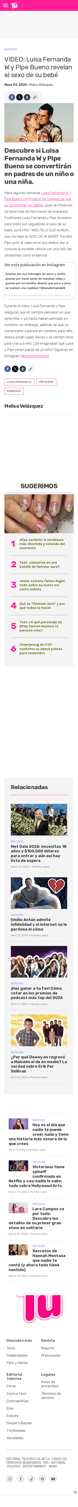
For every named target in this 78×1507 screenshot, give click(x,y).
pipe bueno (46, 381)
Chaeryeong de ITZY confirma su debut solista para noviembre (41, 648)
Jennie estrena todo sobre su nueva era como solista (42, 585)
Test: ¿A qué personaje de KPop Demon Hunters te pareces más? (41, 626)
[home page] (14, 5)
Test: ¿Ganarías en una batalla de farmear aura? (40, 564)
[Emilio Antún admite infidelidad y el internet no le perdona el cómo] (39, 893)
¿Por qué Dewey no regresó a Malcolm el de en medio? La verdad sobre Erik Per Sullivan (39, 1064)
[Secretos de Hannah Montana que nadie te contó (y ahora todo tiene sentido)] (18, 1250)
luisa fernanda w (19, 381)
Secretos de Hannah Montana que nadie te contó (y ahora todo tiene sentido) (37, 1260)
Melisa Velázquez (41, 85)
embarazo (14, 391)
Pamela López (40, 866)
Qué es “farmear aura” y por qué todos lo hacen (42, 606)
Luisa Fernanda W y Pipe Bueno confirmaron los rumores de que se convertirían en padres (37, 199)
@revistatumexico (35, 356)
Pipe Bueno (56, 295)
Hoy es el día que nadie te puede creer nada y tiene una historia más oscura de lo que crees (39, 1134)
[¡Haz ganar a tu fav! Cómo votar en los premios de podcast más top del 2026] (39, 962)
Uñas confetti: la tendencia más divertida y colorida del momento (42, 544)
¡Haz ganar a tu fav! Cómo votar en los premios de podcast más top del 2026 (37, 993)
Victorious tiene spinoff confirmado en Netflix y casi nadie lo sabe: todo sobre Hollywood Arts (37, 1176)
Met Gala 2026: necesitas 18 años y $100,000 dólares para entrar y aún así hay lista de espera (39, 853)
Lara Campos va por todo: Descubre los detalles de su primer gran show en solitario (36, 1218)
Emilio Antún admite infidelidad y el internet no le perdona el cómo (39, 924)
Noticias (10, 49)
